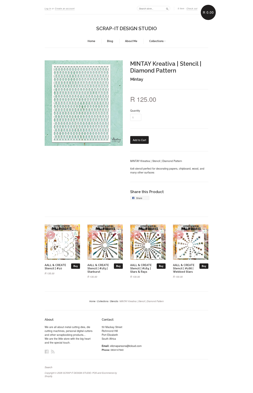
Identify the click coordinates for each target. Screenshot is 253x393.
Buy (75, 266)
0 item (181, 8)
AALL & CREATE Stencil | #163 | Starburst (98, 268)
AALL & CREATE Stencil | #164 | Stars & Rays (141, 268)
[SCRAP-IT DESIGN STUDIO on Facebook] (47, 351)
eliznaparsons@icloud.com (126, 346)
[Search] (167, 8)
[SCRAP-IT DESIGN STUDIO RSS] (53, 351)
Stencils (114, 301)
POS (94, 372)
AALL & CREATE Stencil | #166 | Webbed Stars (183, 268)
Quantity (135, 110)
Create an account (65, 8)
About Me (131, 41)
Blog (110, 41)
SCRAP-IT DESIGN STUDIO (126, 28)
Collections (156, 41)
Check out (192, 8)
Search (48, 367)
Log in (48, 8)
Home (91, 41)
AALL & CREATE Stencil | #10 (55, 266)
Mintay (136, 79)
